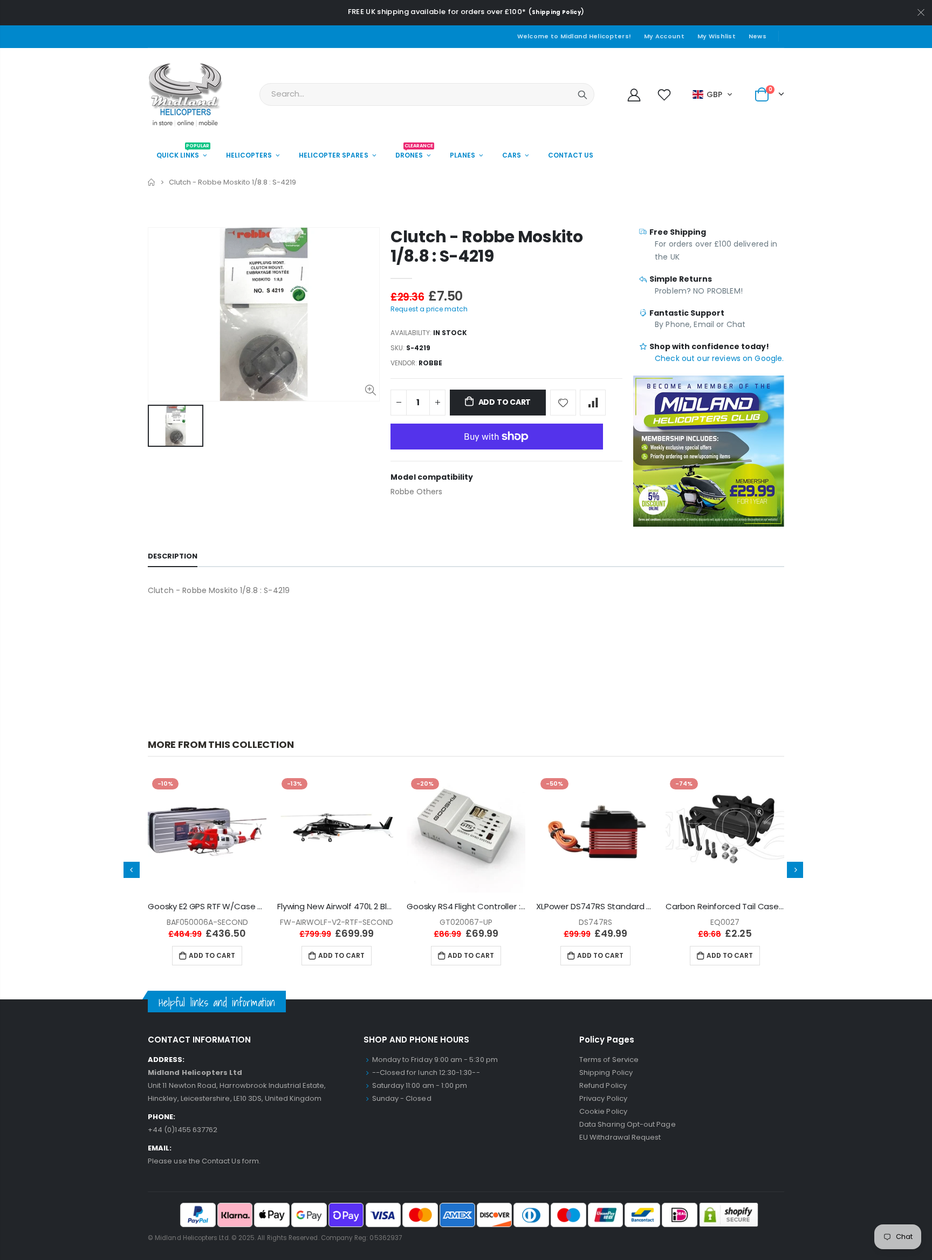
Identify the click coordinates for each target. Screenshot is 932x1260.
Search (582, 94)
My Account (664, 36)
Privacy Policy (603, 1098)
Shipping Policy (556, 12)
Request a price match (429, 309)
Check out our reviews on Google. (719, 358)
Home (152, 182)
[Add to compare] (593, 403)
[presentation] (132, 870)
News (757, 36)
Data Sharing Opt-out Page (627, 1124)
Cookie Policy (603, 1111)
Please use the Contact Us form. (204, 1161)
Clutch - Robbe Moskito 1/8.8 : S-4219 (486, 246)
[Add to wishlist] (563, 403)
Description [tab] (172, 556)
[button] (712, 94)
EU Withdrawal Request (620, 1137)
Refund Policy (603, 1085)
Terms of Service (609, 1059)
